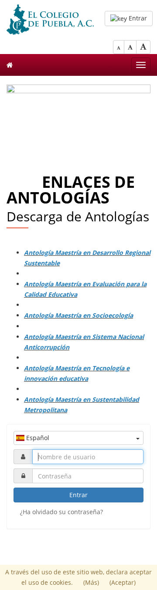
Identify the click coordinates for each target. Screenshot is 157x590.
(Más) (92, 582)
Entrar (137, 18)
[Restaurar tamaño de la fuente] (130, 47)
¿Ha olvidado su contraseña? (61, 512)
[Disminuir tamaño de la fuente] (118, 47)
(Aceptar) (122, 582)
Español (36, 438)
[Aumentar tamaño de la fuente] (143, 47)
